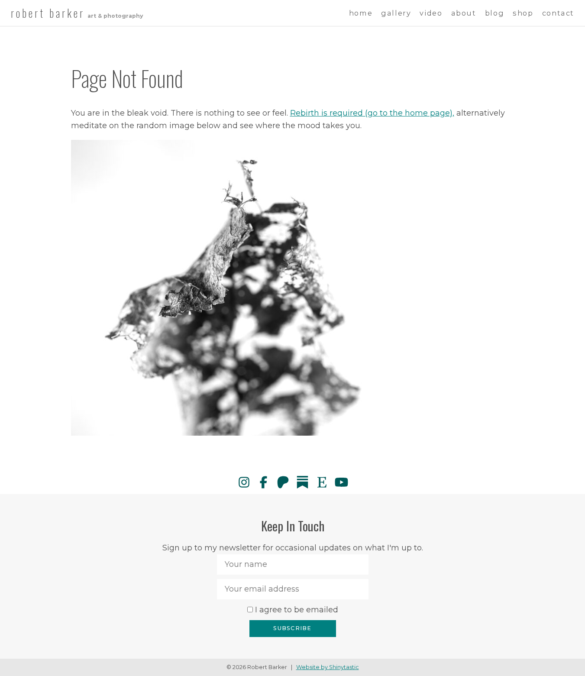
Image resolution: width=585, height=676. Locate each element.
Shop (523, 13)
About (463, 13)
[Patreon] (283, 482)
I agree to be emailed (296, 610)
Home (360, 13)
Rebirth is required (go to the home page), (372, 113)
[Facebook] (263, 482)
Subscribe (292, 628)
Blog (494, 13)
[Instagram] (244, 482)
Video (431, 13)
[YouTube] (341, 482)
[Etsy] (322, 482)
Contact (558, 13)
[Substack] (302, 482)
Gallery (396, 13)
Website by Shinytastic (327, 667)
